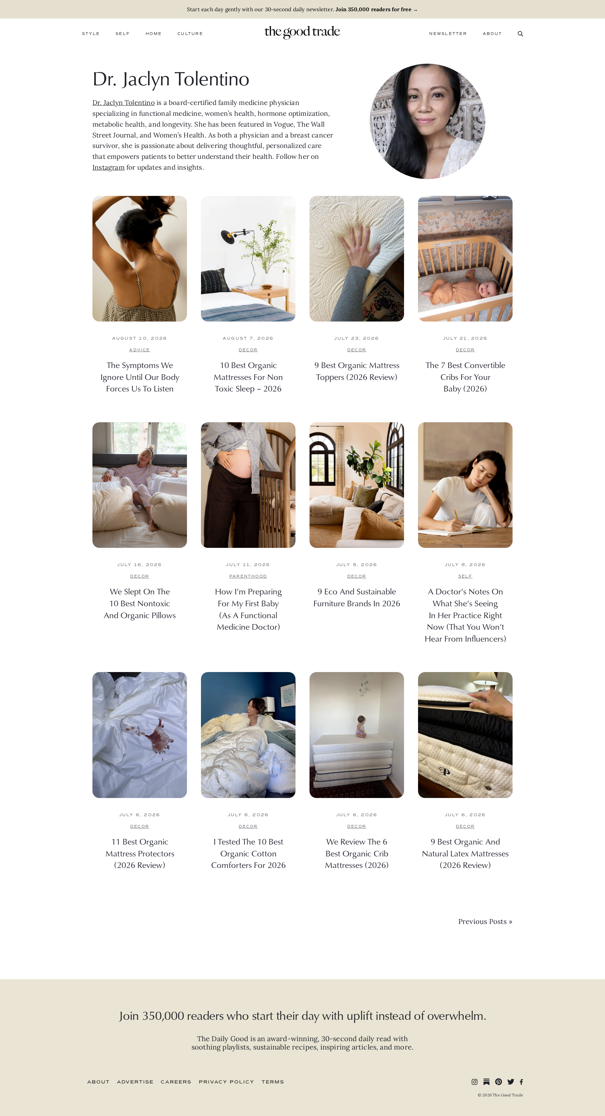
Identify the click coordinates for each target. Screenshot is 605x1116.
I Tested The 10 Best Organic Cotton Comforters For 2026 (248, 853)
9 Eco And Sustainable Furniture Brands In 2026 (356, 597)
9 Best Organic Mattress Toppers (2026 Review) (356, 371)
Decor (248, 350)
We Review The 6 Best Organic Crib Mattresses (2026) (357, 853)
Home (154, 34)
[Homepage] (302, 32)
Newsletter (448, 34)
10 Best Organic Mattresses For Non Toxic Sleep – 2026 (248, 376)
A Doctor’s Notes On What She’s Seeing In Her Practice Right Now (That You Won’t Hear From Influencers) (465, 614)
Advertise (135, 1082)
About (492, 34)
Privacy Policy (227, 1082)
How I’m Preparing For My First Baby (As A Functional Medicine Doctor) (248, 609)
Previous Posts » (485, 921)
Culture (190, 34)
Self (123, 34)
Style (91, 34)
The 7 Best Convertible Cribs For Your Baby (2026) (465, 376)
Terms (273, 1082)
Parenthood (248, 576)
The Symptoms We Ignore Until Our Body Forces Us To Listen (139, 376)
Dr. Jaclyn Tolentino (123, 102)
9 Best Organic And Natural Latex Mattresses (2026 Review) (465, 853)
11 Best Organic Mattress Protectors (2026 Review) (139, 853)
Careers (176, 1082)
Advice (139, 350)
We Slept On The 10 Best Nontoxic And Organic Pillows (140, 603)
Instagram (108, 167)
